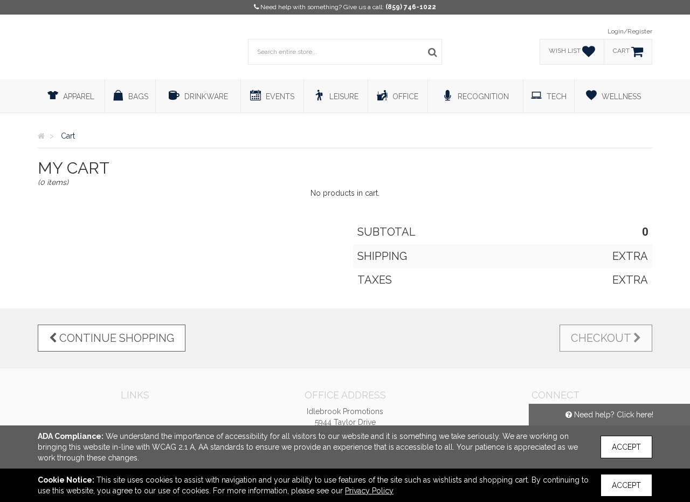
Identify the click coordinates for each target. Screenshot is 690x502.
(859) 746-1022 (410, 7)
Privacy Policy (369, 490)
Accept (626, 447)
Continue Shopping (115, 338)
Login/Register (630, 31)
